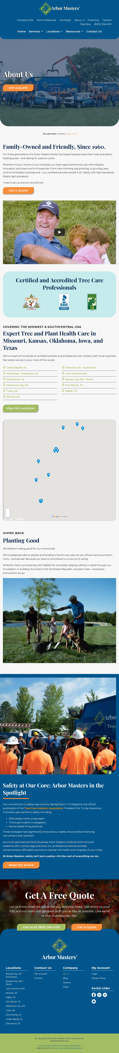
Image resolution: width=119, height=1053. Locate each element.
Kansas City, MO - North (79, 379)
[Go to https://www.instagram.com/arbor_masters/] (99, 995)
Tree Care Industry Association (43, 808)
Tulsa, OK (12, 391)
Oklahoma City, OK (17, 385)
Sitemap (76, 1045)
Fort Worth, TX (74, 385)
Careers (107, 20)
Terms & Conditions (62, 1045)
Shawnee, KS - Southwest (80, 367)
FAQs (65, 987)
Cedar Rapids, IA (16, 367)
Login (94, 974)
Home (21, 31)
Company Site (25, 20)
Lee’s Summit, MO (15, 988)
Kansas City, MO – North (15, 983)
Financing (93, 20)
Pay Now (85, 24)
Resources (73, 31)
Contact (38, 978)
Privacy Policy (99, 978)
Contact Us (94, 31)
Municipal (65, 20)
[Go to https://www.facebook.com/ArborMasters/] (94, 995)
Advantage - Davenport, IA (22, 373)
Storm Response (46, 20)
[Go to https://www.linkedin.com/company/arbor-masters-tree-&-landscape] (105, 995)
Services (35, 31)
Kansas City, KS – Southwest (14, 975)
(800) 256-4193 (102, 24)
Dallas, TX (71, 391)
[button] (84, 20)
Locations (53, 31)
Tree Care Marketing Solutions (68, 1048)
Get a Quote (40, 974)
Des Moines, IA (15, 379)
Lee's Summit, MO (76, 373)
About (78, 20)
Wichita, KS (13, 396)
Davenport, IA (13, 1023)
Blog (65, 978)
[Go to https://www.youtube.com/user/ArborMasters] (94, 1001)
